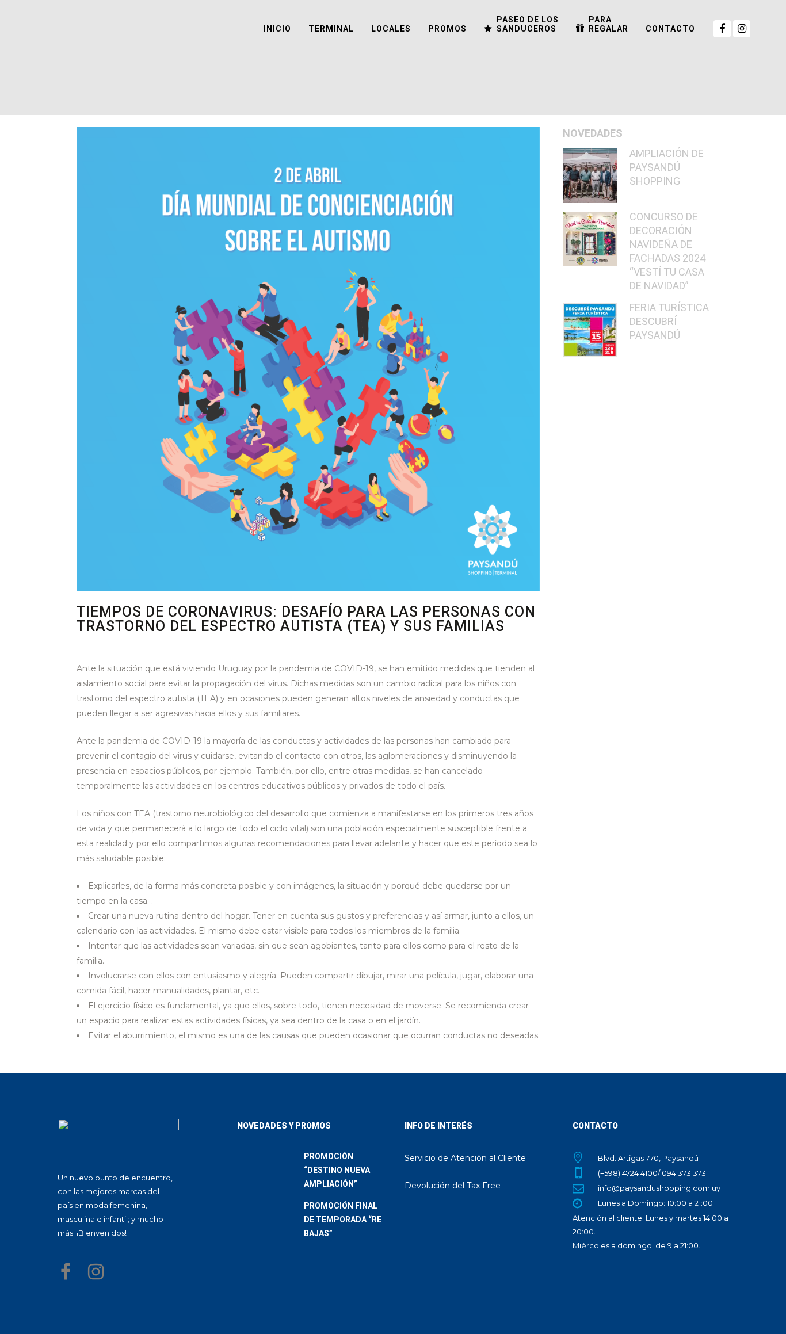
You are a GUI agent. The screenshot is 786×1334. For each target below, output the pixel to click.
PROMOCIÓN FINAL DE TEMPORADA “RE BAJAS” (342, 1219)
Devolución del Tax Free (453, 1185)
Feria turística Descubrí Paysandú (669, 321)
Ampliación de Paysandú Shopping (666, 167)
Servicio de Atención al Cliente (465, 1158)
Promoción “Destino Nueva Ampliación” (337, 1170)
